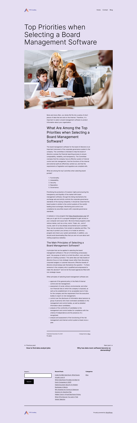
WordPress (109, 412)
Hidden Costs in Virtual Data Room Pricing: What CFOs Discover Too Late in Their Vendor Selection (68, 397)
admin (50, 335)
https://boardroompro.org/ (77, 216)
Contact (105, 10)
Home (99, 10)
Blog (111, 10)
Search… (27, 371)
